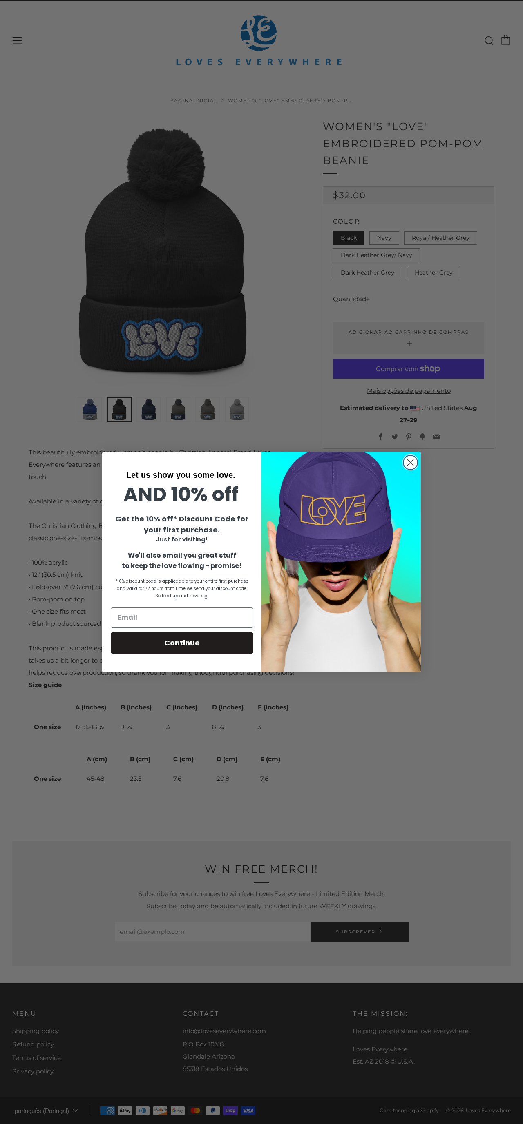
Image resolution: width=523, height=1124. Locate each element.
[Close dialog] (410, 462)
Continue (182, 643)
